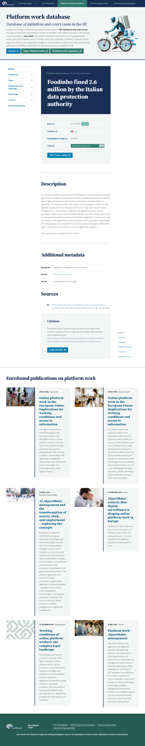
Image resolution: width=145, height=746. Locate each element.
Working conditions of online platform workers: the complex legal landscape (51, 640)
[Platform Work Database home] (116, 33)
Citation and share (124, 356)
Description (122, 342)
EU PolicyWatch (60, 724)
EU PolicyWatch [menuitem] (48, 3)
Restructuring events (107, 724)
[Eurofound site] (14, 726)
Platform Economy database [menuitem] (72, 3)
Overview (121, 337)
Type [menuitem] (10, 80)
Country (51, 131)
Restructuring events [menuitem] (99, 3)
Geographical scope (56, 138)
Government (67, 274)
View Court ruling (58, 155)
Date (49, 123)
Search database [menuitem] (16, 105)
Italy (75, 131)
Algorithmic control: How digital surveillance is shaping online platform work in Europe (120, 510)
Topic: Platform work (34, 51)
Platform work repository (65, 51)
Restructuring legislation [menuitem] (124, 3)
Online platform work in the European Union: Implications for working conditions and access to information (51, 411)
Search (11, 51)
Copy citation (56, 349)
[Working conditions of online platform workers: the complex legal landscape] (20, 629)
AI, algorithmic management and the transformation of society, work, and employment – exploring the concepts (52, 514)
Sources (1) (122, 352)
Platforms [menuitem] (13, 94)
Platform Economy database (82, 724)
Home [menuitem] (11, 69)
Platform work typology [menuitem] (15, 87)
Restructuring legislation (64, 728)
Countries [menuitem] (13, 74)
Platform (57, 274)
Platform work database (57, 73)
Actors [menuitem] (11, 100)
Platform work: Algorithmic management (119, 634)
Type (49, 145)
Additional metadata (125, 347)
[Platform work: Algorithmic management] (89, 628)
